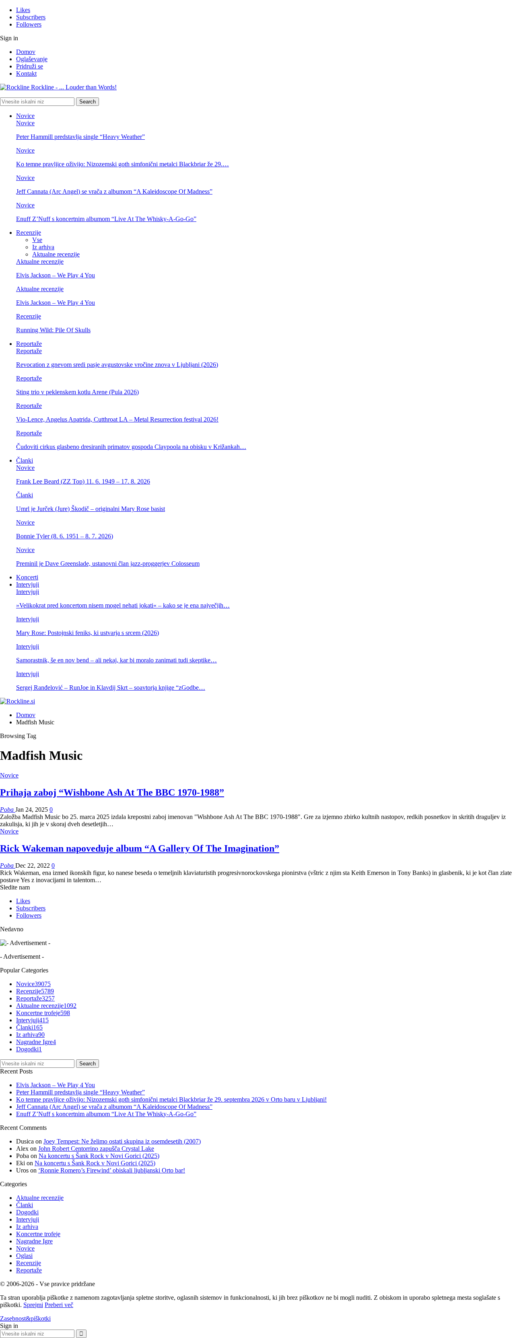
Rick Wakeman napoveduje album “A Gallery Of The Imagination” (139, 848)
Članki (24, 460)
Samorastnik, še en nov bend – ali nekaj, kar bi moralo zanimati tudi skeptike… (116, 660)
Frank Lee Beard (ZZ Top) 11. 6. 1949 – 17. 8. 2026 (83, 481)
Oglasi (24, 1255)
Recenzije (28, 232)
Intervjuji (27, 584)
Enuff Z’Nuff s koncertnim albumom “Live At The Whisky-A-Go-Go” (106, 218)
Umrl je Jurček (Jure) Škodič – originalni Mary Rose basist (90, 508)
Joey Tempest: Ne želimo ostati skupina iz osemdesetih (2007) (122, 1141)
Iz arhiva (43, 247)
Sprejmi (33, 1304)
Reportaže (29, 343)
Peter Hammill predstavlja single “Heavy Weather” (80, 136)
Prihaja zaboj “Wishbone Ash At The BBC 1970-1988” (112, 792)
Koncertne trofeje (43, 1012)
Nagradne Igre (36, 1041)
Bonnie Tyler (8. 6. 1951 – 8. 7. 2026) (64, 536)
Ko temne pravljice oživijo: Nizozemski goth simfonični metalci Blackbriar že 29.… (122, 164)
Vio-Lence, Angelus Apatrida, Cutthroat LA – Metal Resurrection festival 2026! (117, 419)
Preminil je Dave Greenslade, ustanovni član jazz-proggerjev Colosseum (108, 563)
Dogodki (29, 1049)
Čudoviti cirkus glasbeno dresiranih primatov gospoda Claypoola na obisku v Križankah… (131, 446)
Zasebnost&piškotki (25, 1318)
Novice (25, 115)
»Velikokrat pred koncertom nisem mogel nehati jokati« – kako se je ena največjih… (123, 605)
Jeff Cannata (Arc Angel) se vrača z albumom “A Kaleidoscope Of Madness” (114, 191)
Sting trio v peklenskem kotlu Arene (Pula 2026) (77, 392)
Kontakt (26, 73)
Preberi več (59, 1304)
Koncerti (27, 577)
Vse (37, 239)
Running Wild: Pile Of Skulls (53, 330)
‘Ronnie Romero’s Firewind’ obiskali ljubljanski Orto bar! (111, 1170)
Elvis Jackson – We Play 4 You (55, 275)
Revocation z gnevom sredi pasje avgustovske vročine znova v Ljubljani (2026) (117, 364)
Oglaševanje (31, 59)
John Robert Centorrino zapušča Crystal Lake (96, 1148)
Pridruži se (29, 66)
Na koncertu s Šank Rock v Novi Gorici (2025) (99, 1155)
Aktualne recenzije (56, 254)
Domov (25, 51)
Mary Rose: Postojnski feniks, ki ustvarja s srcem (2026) (87, 632)
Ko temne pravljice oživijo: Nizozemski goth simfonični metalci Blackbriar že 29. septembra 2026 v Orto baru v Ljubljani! (171, 1099)
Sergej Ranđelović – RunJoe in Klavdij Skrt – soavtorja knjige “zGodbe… (110, 687)
